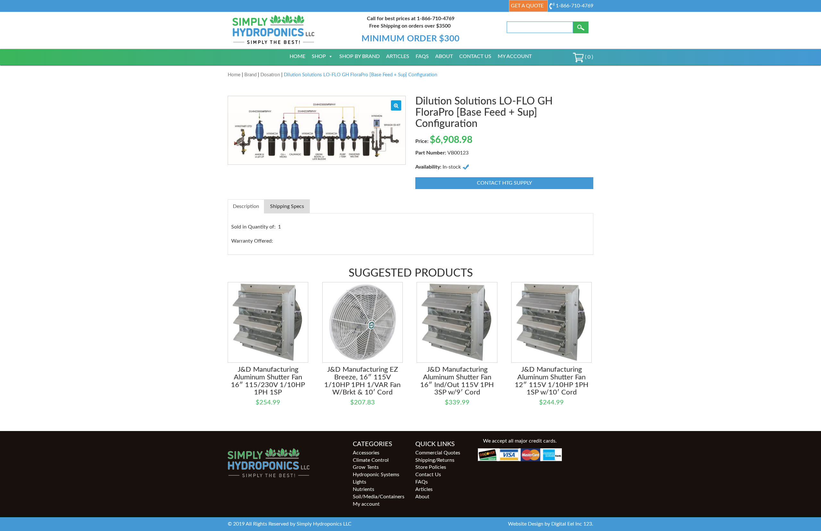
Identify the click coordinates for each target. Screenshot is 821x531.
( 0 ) (588, 57)
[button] (396, 105)
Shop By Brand (359, 56)
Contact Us (475, 56)
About (444, 56)
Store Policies (430, 467)
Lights (359, 482)
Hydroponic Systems (376, 474)
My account (515, 56)
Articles (397, 56)
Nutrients (363, 489)
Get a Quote (527, 5)
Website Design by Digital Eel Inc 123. (550, 524)
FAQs (422, 56)
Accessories (366, 452)
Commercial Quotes (437, 452)
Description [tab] (246, 206)
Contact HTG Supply (504, 183)
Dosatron (270, 74)
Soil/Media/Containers (378, 496)
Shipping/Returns (434, 460)
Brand (250, 74)
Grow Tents (366, 467)
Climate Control (371, 460)
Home (297, 56)
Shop (319, 56)
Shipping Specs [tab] (287, 206)
